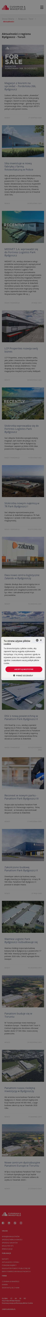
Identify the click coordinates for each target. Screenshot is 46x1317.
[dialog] (23, 658)
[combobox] (37, 640)
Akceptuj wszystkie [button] (23, 669)
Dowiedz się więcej (18, 663)
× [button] (41, 640)
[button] (23, 675)
